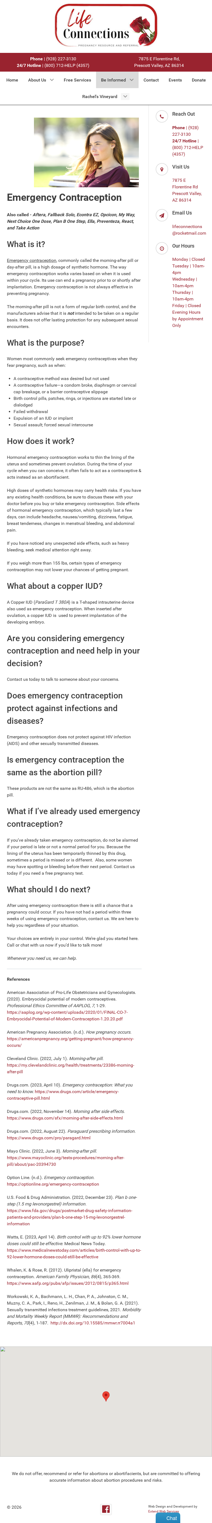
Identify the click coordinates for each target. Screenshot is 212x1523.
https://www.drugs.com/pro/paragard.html (49, 1137)
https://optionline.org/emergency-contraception (53, 1184)
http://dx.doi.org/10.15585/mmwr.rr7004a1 (93, 1323)
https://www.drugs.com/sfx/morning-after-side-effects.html (65, 1118)
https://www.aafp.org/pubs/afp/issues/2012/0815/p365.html (68, 1283)
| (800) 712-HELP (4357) (53, 65)
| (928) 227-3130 (53, 58)
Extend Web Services (163, 1511)
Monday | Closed (188, 259)
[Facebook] (106, 1509)
